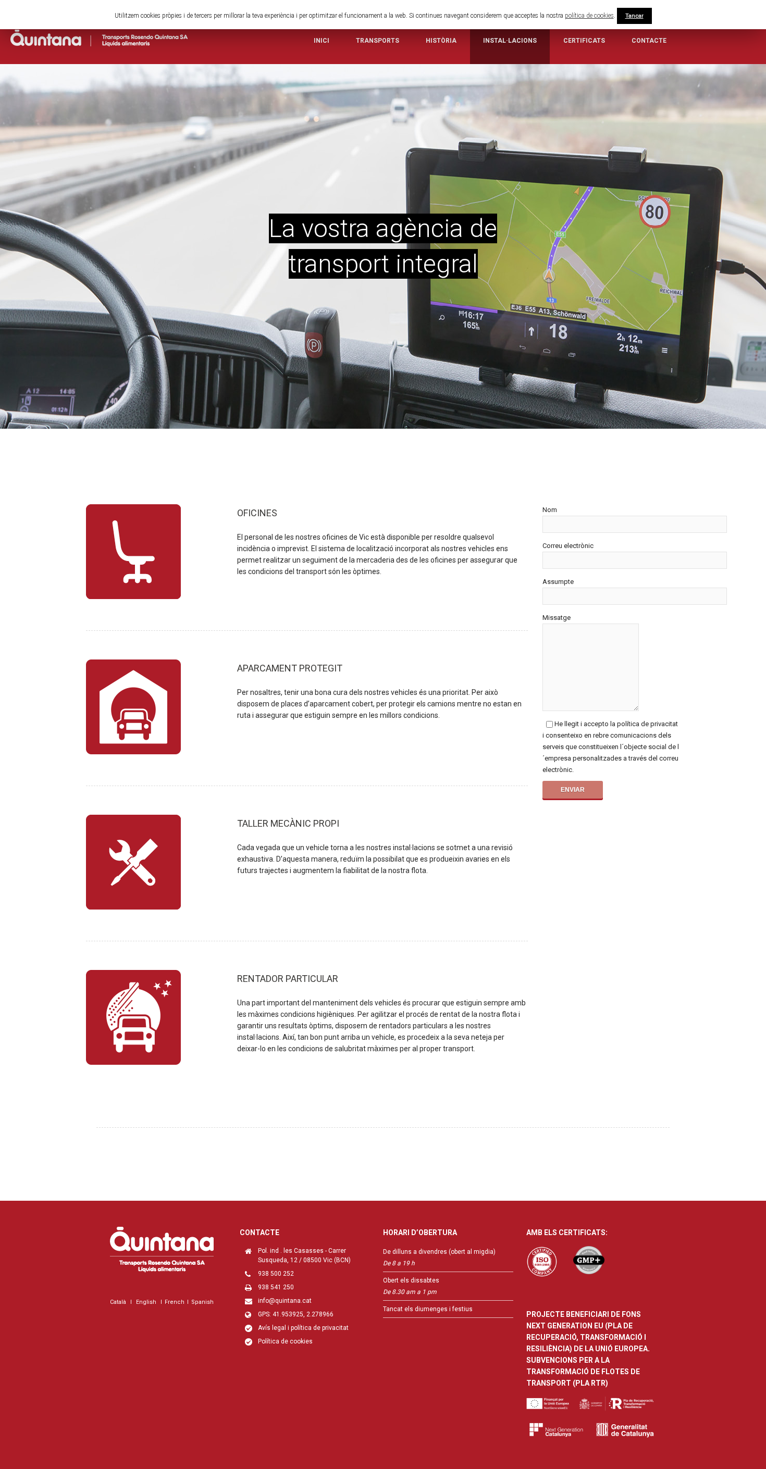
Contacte (649, 40)
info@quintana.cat (285, 1300)
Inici (321, 40)
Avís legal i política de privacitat (303, 1327)
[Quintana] (99, 40)
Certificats (584, 40)
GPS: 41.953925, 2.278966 (295, 1314)
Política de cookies (285, 1341)
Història (441, 40)
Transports (377, 40)
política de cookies (589, 15)
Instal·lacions (510, 40)
